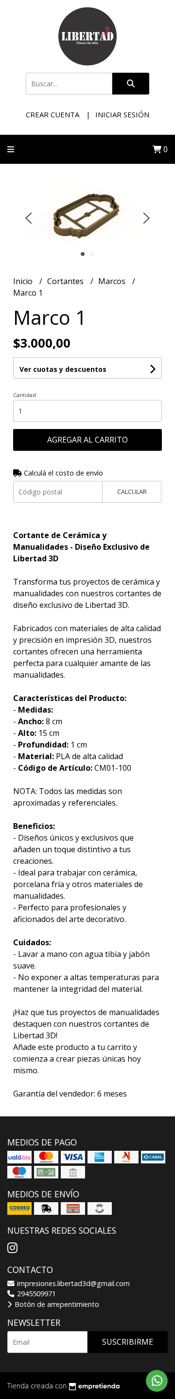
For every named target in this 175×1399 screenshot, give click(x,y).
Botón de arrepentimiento (56, 1304)
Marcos (112, 281)
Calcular (132, 491)
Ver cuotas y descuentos (62, 369)
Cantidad (24, 394)
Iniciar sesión (122, 114)
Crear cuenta (52, 114)
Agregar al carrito (87, 439)
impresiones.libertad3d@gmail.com (72, 1283)
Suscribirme (127, 1341)
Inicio (24, 281)
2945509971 (35, 1293)
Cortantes (66, 281)
